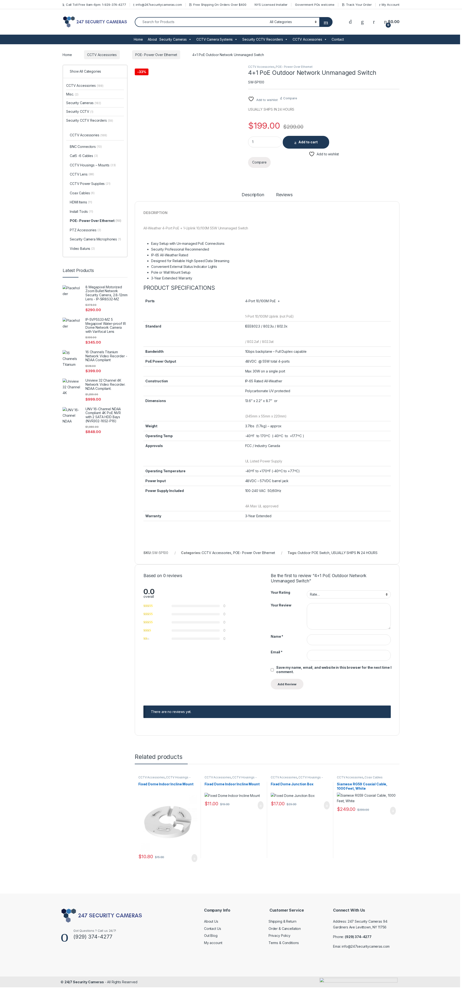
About (152, 39)
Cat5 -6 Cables (84, 156)
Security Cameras (173, 39)
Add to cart (308, 142)
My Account (390, 4)
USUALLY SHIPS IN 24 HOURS (354, 553)
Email (276, 652)
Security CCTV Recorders (262, 39)
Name (277, 636)
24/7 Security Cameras (84, 982)
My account (213, 943)
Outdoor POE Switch (313, 553)
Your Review (281, 605)
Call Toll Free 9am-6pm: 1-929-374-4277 (96, 4)
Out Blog (211, 935)
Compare (290, 98)
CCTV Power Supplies (90, 184)
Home (138, 39)
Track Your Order (359, 4)
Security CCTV (79, 111)
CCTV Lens (82, 174)
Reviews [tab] (284, 195)
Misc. (72, 94)
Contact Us (212, 929)
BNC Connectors (86, 147)
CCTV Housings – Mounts (93, 165)
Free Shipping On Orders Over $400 (219, 4)
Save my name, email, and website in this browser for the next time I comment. (333, 669)
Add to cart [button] (194, 858)
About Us (211, 921)
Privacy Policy (279, 935)
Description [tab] (253, 195)
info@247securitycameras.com (159, 4)
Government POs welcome (314, 4)
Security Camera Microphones (95, 239)
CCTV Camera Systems (214, 39)
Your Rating (280, 592)
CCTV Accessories (307, 39)
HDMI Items (81, 202)
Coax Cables (373, 777)
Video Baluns (82, 248)
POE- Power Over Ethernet (156, 55)
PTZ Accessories (85, 230)
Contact (338, 39)
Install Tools (81, 211)
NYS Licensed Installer (271, 4)
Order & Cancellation (285, 929)
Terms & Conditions (284, 943)
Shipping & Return (282, 921)
